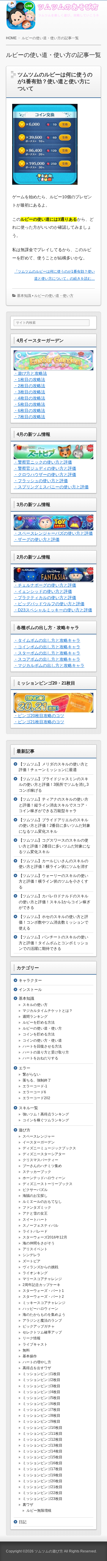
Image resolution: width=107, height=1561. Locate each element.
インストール (30, 989)
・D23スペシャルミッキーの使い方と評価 (53, 610)
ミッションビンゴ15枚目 (42, 1457)
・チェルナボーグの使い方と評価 (45, 585)
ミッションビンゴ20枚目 (42, 1481)
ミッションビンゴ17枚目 (42, 1469)
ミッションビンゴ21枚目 (42, 1487)
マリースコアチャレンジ (42, 1279)
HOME (11, 38)
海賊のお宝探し (35, 1196)
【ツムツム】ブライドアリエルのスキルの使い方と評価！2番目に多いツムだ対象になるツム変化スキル (54, 826)
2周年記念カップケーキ (41, 1285)
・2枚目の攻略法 (29, 385)
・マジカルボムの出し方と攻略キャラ (49, 665)
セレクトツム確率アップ (42, 1332)
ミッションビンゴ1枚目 (41, 1374)
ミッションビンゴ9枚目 (41, 1421)
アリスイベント (35, 1249)
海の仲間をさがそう (39, 1243)
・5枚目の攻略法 (29, 404)
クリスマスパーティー (40, 1160)
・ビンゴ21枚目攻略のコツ (39, 721)
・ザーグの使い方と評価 (36, 539)
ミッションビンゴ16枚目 (42, 1463)
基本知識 (24, 296)
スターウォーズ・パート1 (43, 1291)
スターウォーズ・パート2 (43, 1297)
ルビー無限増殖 (38, 1510)
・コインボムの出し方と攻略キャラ (47, 646)
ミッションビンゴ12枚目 (42, 1439)
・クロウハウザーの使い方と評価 (45, 474)
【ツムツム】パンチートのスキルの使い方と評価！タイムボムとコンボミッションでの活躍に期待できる (53, 943)
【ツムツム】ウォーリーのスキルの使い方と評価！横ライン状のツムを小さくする (53, 881)
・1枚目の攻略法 (29, 379)
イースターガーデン (39, 1142)
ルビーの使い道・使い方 (53, 296)
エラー (24, 1068)
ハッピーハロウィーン (40, 1309)
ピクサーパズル (35, 1190)
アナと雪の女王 (35, 1213)
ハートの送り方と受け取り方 (46, 1052)
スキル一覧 (28, 1108)
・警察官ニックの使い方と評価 (43, 462)
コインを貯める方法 (39, 1034)
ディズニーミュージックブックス (49, 1148)
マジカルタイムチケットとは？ (48, 1011)
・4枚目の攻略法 (29, 398)
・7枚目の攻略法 (29, 416)
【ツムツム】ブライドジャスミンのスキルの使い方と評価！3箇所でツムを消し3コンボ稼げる (54, 785)
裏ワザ (28, 1505)
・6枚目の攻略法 (29, 410)
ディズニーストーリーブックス (48, 1184)
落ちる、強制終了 (37, 1080)
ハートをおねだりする (40, 1058)
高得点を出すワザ (37, 1368)
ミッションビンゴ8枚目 (41, 1415)
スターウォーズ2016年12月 (45, 1237)
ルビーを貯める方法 (39, 1022)
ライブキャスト (35, 1344)
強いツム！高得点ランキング (46, 1114)
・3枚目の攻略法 (29, 392)
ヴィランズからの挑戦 (40, 1267)
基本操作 (30, 1356)
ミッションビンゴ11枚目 (42, 1433)
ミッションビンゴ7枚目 (41, 1410)
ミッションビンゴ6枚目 (41, 1404)
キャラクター (30, 980)
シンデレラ (31, 1255)
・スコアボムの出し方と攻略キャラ (47, 659)
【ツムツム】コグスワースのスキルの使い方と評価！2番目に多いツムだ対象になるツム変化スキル (54, 846)
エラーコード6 (34, 1092)
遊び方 (24, 1130)
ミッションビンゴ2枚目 (41, 1380)
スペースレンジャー (39, 1136)
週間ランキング (35, 1017)
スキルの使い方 (35, 1005)
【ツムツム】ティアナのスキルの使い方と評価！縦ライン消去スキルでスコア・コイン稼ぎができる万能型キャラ (53, 805)
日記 (22, 1522)
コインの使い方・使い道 (42, 1040)
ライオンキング (35, 1273)
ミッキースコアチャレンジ (44, 1303)
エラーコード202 (36, 1098)
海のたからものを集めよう (44, 1315)
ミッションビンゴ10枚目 (42, 1428)
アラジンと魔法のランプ (42, 1320)
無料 (26, 1350)
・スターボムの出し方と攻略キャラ (47, 653)
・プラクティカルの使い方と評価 (45, 597)
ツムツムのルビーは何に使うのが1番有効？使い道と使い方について (55, 81)
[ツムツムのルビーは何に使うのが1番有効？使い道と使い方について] (45, 189)
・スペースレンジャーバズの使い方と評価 (53, 533)
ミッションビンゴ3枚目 (41, 1386)
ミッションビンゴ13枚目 (42, 1445)
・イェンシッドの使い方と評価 (43, 591)
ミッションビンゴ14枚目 (42, 1451)
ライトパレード (35, 1231)
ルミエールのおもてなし (42, 1202)
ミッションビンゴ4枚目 (41, 1392)
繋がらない (31, 1074)
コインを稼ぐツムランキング (46, 1120)
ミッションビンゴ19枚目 (42, 1475)
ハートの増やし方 (37, 1362)
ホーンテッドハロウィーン (44, 1178)
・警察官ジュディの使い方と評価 (45, 468)
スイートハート (35, 1220)
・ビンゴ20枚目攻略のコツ (39, 715)
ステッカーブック (37, 1172)
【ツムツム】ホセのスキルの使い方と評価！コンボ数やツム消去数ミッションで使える (53, 922)
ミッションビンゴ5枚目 (41, 1398)
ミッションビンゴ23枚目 (42, 1499)
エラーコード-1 (35, 1086)
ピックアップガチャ (39, 1326)
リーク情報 (31, 1338)
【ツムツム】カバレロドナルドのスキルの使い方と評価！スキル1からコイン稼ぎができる (54, 902)
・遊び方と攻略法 (30, 373)
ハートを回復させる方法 (42, 1046)
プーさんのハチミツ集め (42, 1166)
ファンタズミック (37, 1207)
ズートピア (31, 1261)
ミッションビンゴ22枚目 (42, 1493)
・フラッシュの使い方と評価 (41, 480)
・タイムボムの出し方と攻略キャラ (47, 640)
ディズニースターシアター (44, 1154)
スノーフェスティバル (40, 1225)
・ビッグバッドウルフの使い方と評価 (49, 603)
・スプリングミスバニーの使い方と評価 (51, 487)
